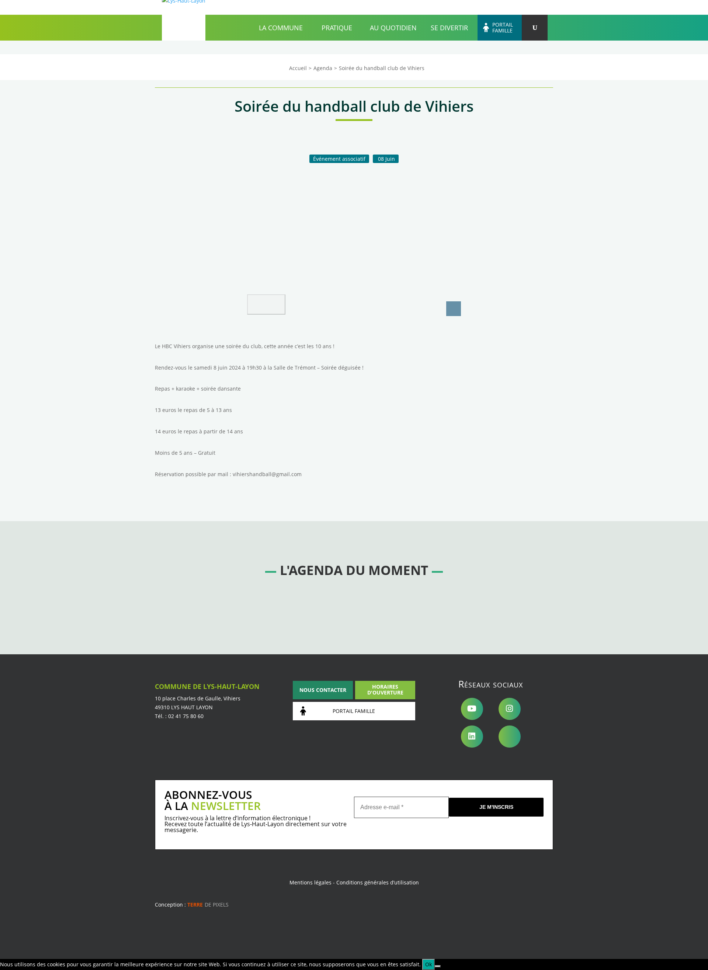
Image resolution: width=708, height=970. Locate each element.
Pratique (337, 28)
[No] (438, 966)
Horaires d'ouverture (385, 689)
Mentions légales (310, 882)
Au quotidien (393, 28)
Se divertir (449, 28)
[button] (266, 304)
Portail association (488, 7)
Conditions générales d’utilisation (377, 882)
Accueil (354, 7)
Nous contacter (322, 689)
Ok (428, 964)
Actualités (405, 7)
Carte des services (442, 7)
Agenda (378, 7)
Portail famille (502, 28)
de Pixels (208, 904)
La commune (281, 28)
